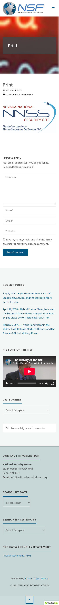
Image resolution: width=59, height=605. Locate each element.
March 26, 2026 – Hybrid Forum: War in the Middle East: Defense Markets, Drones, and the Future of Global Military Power (29, 329)
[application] (29, 371)
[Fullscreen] (52, 383)
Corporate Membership (19, 94)
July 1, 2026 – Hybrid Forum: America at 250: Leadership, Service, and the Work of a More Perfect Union (27, 298)
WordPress (42, 578)
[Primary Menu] (53, 8)
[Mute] (47, 383)
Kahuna (28, 578)
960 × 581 (10, 90)
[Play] (7, 383)
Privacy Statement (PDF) (17, 555)
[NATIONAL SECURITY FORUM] (23, 8)
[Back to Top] (30, 600)
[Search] (7, 428)
